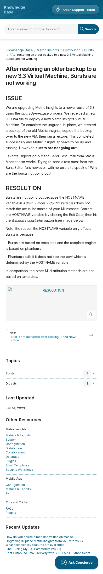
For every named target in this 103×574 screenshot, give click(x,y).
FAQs (9, 508)
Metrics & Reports (18, 435)
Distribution (71, 50)
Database (12, 456)
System (11, 439)
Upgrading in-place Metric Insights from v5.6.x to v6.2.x (45, 541)
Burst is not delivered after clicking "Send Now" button (43, 338)
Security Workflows (19, 469)
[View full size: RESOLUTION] (51, 303)
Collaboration (15, 452)
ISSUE (14, 98)
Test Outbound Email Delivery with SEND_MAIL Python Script (48, 553)
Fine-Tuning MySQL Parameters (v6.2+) (33, 549)
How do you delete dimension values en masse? (40, 537)
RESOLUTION (23, 188)
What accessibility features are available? (35, 545)
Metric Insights (48, 50)
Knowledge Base (14, 9)
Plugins (11, 461)
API (8, 493)
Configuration (15, 444)
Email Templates (17, 465)
